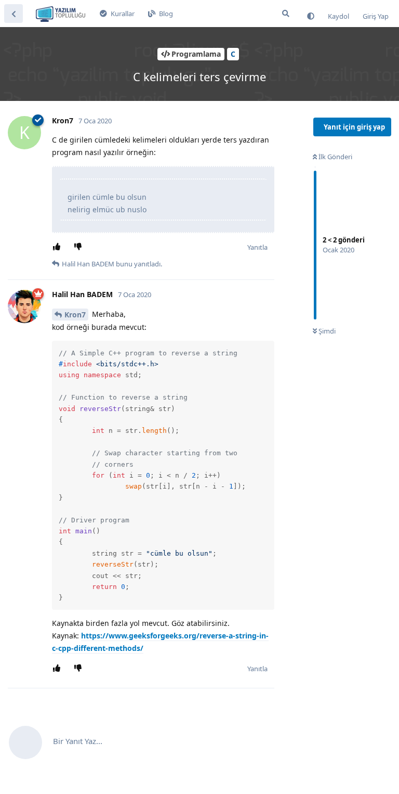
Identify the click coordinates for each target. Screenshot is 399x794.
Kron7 (75, 314)
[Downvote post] (79, 247)
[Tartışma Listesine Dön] (13, 13)
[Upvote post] (58, 247)
